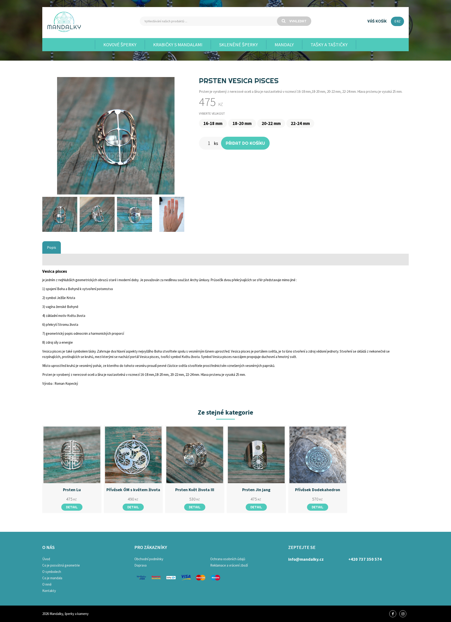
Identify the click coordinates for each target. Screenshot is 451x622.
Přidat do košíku (245, 143)
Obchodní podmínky (148, 559)
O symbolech (51, 571)
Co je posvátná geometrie (61, 565)
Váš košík (377, 21)
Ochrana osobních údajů (227, 559)
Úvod (46, 559)
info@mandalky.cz (306, 559)
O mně (46, 584)
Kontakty (49, 590)
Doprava (140, 565)
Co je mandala (52, 578)
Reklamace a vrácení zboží (229, 565)
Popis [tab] (51, 247)
